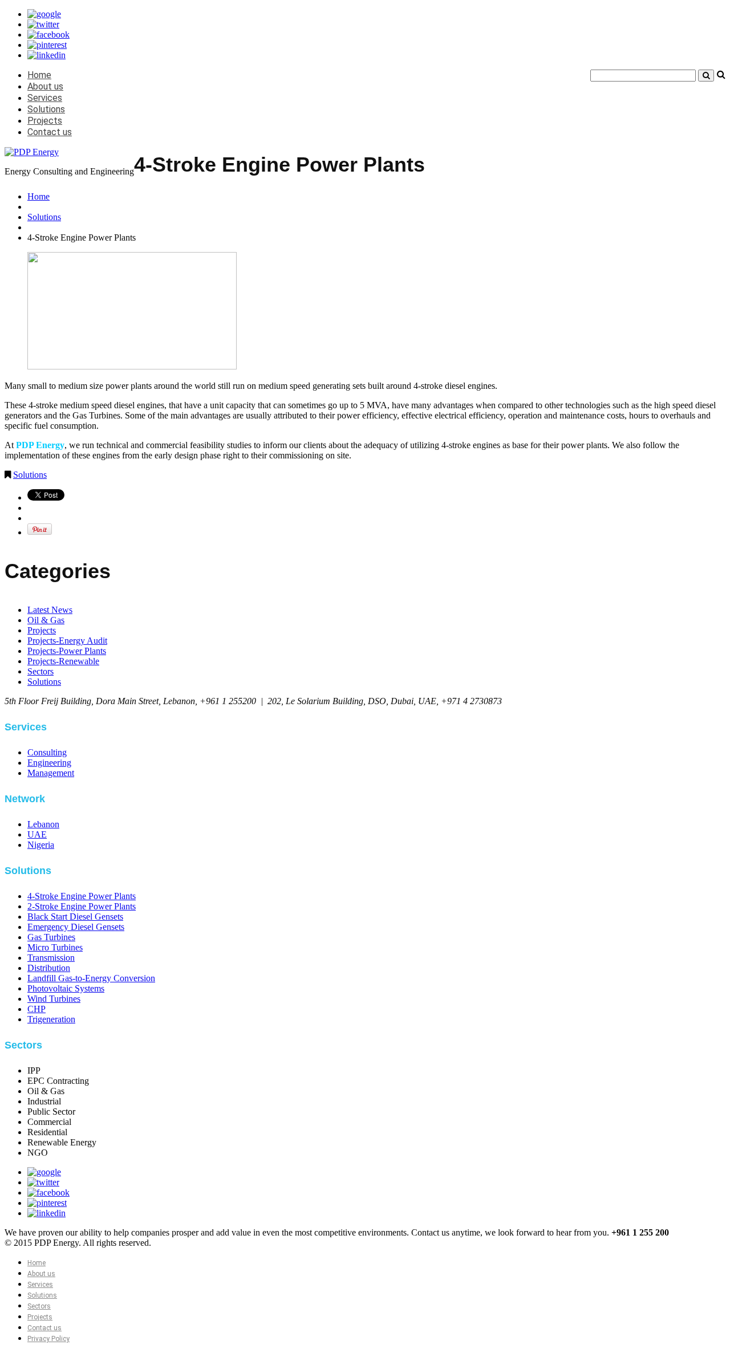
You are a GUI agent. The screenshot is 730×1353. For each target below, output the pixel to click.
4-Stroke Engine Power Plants (81, 896)
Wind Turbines (53, 998)
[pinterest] (47, 45)
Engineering (49, 762)
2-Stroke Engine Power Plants (81, 906)
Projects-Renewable (63, 661)
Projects (44, 120)
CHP (36, 1009)
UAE (37, 834)
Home (39, 75)
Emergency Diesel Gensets (75, 927)
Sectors (40, 671)
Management (50, 773)
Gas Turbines (51, 937)
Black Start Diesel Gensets (75, 916)
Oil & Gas (45, 620)
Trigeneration (51, 1019)
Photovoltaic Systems (65, 988)
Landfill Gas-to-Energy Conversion (91, 978)
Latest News (49, 610)
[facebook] (48, 34)
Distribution (48, 968)
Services (44, 97)
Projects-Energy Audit (67, 640)
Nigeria (40, 845)
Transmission (51, 957)
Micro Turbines (55, 947)
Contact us (49, 132)
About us (45, 86)
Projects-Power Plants (66, 651)
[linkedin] (46, 55)
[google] (44, 14)
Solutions (46, 109)
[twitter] (43, 24)
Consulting (47, 752)
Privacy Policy (48, 1339)
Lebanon (43, 824)
